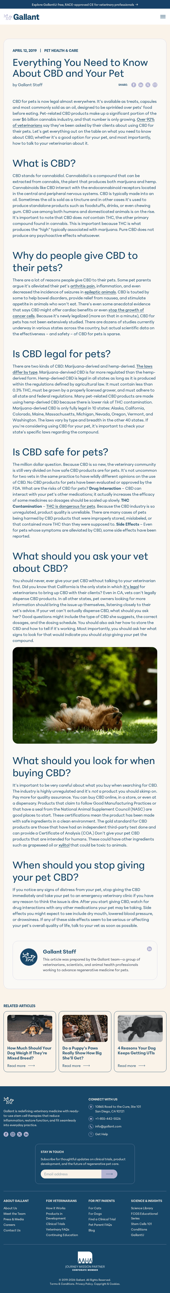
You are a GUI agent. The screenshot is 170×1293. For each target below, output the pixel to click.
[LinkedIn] (149, 948)
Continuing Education (62, 1235)
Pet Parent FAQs (100, 1225)
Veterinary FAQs (57, 1229)
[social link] (6, 1134)
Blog (92, 1230)
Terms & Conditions (62, 1283)
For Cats (95, 1208)
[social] (133, 84)
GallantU (137, 1235)
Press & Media (14, 1219)
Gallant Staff (59, 951)
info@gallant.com (108, 1126)
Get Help (101, 1134)
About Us (10, 1208)
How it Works (56, 1208)
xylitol (64, 844)
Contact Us (12, 1230)
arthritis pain (82, 285)
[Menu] (162, 16)
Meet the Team (15, 1213)
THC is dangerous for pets (70, 506)
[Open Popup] (109, 1174)
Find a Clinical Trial (102, 1219)
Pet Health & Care (61, 50)
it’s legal (131, 586)
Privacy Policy (84, 1283)
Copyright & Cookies (107, 1283)
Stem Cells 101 (141, 1224)
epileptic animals (100, 291)
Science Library (142, 1208)
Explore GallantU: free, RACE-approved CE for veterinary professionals (83, 4)
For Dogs (95, 1213)
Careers (9, 1225)
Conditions (139, 1229)
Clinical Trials (55, 1224)
